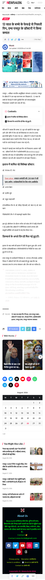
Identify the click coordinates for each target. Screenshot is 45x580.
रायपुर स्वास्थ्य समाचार (30, 319)
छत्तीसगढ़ (6, 19)
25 (11, 423)
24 (5, 423)
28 (28, 423)
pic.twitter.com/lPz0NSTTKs (17, 293)
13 (22, 413)
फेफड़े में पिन (28, 317)
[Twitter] (10, 379)
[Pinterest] (16, 385)
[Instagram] (28, 379)
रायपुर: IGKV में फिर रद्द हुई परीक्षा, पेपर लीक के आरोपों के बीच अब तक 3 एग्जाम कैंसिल (15, 467)
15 (33, 413)
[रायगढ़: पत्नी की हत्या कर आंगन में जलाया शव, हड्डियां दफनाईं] (36, 497)
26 (16, 423)
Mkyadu (11, 45)
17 (5, 418)
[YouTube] (22, 379)
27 (22, 423)
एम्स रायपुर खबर (34, 314)
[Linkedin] (36, 545)
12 (16, 413)
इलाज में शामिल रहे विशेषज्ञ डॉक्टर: (17, 117)
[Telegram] (4, 385)
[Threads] (10, 385)
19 (16, 418)
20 (22, 418)
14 (28, 413)
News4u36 (14, 3)
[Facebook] (4, 379)
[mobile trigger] (4, 2)
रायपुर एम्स (19, 319)
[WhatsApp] (34, 379)
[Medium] (16, 379)
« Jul (3, 434)
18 (11, 418)
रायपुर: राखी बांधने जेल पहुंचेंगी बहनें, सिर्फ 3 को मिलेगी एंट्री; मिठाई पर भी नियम (14, 482)
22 (33, 418)
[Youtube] (22, 545)
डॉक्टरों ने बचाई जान (18, 317)
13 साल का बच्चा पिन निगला (20, 314)
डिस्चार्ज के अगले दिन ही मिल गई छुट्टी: (19, 121)
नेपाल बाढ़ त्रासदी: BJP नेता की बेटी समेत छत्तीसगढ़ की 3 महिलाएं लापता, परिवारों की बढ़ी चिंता (14, 451)
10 (5, 413)
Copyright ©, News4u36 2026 (22, 571)
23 (39, 418)
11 (11, 413)
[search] (28, 3)
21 (28, 418)
